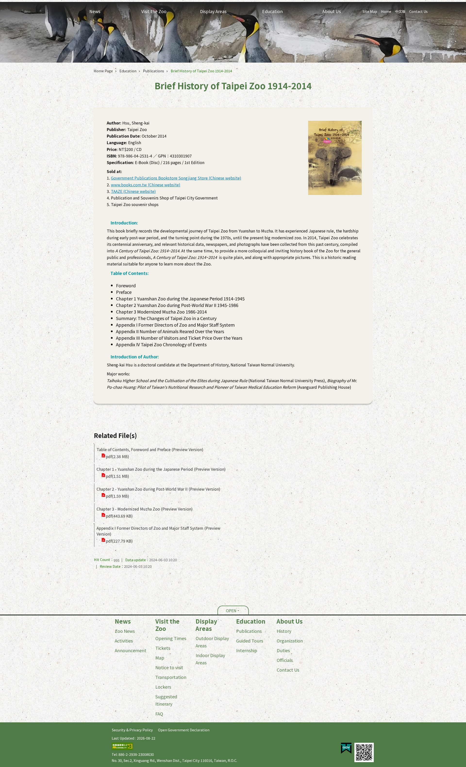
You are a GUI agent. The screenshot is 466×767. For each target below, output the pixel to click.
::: (1, 618)
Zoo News (125, 631)
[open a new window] (346, 748)
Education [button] (272, 11)
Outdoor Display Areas (212, 642)
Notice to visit (169, 667)
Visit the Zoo (167, 625)
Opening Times (170, 638)
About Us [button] (331, 11)
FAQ (159, 713)
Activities (124, 640)
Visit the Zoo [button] (153, 11)
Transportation (170, 677)
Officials (285, 660)
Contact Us (418, 11)
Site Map (370, 11)
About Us (290, 621)
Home (386, 11)
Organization (290, 640)
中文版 (400, 11)
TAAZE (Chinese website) (133, 191)
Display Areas (206, 625)
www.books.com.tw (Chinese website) (145, 185)
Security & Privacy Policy (132, 729)
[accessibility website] (122, 748)
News (123, 621)
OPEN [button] (231, 610)
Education (127, 70)
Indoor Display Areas (210, 659)
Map (159, 657)
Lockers (163, 687)
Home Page (103, 70)
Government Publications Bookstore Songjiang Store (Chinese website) (176, 178)
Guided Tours (249, 640)
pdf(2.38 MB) (117, 456)
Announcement (130, 650)
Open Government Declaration (183, 729)
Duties (283, 650)
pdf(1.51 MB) (117, 476)
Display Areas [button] (213, 11)
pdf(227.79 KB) (119, 541)
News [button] (94, 11)
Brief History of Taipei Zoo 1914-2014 (201, 70)
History (284, 631)
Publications (153, 70)
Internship (246, 650)
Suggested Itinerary (166, 700)
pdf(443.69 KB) (119, 516)
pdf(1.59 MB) (117, 496)
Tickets (162, 648)
